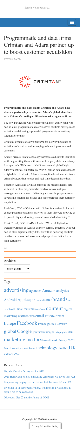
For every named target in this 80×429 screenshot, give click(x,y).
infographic (61, 332)
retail (71, 339)
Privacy (63, 340)
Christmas (29, 309)
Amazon (49, 290)
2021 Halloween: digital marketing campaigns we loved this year (39, 376)
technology (46, 347)
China (18, 309)
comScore (40, 309)
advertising (16, 289)
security (16, 348)
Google (24, 331)
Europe (10, 323)
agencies (35, 290)
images (50, 332)
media (32, 339)
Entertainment (54, 316)
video (7, 354)
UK (72, 347)
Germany (62, 324)
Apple (22, 299)
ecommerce (26, 315)
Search (7, 348)
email (39, 315)
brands (60, 299)
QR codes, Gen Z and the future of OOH (26, 397)
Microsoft (45, 340)
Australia (41, 300)
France (42, 324)
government (38, 332)
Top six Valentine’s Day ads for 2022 (24, 371)
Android (10, 299)
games (51, 323)
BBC (48, 300)
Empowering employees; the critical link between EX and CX (38, 382)
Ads (5, 248)
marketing (14, 339)
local (70, 332)
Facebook (27, 322)
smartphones (29, 348)
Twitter (63, 348)
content (54, 308)
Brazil (71, 300)
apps (32, 299)
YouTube (15, 354)
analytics (62, 290)
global (10, 331)
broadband (9, 309)
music (54, 340)
